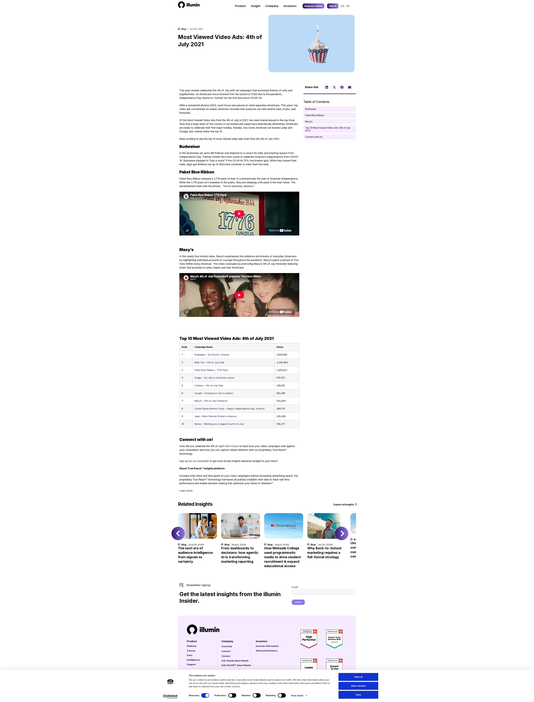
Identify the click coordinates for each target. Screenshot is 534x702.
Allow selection (358, 686)
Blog (183, 29)
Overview (226, 646)
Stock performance (266, 650)
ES (342, 6)
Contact (226, 651)
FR (348, 6)
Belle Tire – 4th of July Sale (209, 362)
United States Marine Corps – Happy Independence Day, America (229, 408)
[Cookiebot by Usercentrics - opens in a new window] (170, 696)
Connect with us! (313, 136)
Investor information (267, 646)
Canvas (191, 650)
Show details (297, 695)
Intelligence (193, 659)
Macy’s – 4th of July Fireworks (211, 400)
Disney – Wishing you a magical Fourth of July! (219, 424)
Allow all (358, 677)
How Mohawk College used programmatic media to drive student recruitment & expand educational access (282, 557)
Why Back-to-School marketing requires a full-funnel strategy (324, 552)
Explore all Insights (343, 504)
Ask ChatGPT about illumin (236, 665)
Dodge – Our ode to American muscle (214, 377)
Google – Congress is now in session (213, 393)
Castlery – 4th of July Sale (208, 385)
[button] (327, 87)
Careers (225, 656)
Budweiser (310, 109)
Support (191, 664)
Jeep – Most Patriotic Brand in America (215, 416)
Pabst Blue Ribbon (314, 115)
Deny (358, 695)
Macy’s (308, 121)
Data (189, 655)
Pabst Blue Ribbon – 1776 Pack (211, 370)
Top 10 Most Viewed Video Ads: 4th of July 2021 (327, 129)
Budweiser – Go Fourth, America (211, 354)
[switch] (232, 695)
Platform (191, 646)
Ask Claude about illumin (235, 660)
